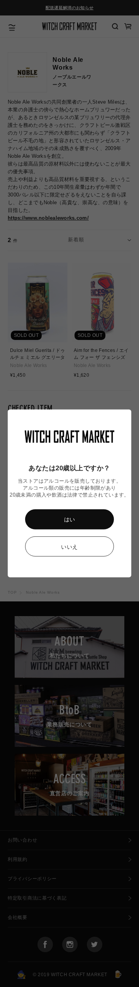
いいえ (69, 547)
